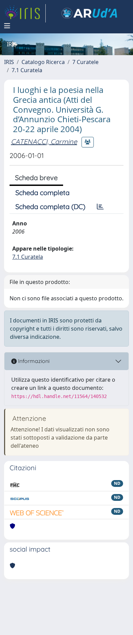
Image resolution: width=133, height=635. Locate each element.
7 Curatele (85, 62)
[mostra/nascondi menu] (7, 25)
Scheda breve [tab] (36, 177)
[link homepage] (25, 13)
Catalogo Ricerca (43, 62)
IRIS (9, 62)
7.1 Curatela (27, 70)
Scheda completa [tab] (42, 192)
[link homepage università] (89, 13)
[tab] (100, 207)
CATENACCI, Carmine (44, 141)
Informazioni (33, 361)
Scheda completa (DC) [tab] (50, 206)
